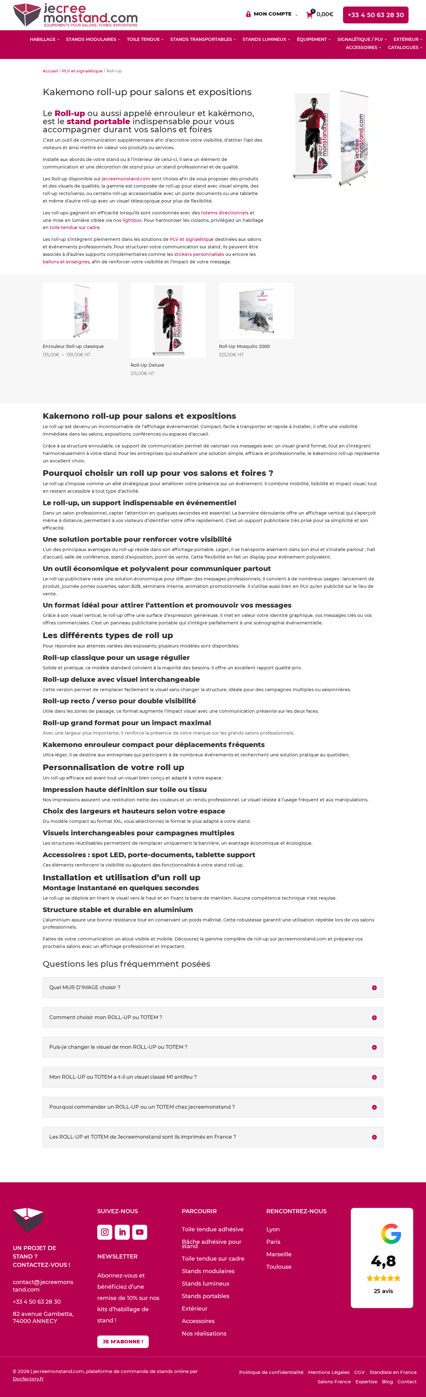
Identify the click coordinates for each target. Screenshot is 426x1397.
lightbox (132, 220)
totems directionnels (225, 213)
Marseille (279, 1254)
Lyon (273, 1229)
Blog (387, 1382)
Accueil (50, 71)
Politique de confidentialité (271, 1372)
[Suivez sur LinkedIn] (122, 1232)
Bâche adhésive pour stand (211, 1244)
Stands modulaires (208, 1271)
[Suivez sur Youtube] (139, 1232)
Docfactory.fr (28, 1379)
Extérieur (194, 1308)
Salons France (334, 1382)
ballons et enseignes (66, 262)
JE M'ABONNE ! (123, 1342)
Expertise (366, 1382)
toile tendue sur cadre (75, 227)
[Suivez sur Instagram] (104, 1232)
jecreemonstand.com (126, 179)
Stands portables (205, 1296)
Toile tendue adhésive (213, 1229)
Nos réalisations (204, 1333)
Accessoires (198, 1321)
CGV (359, 1372)
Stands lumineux (206, 1283)
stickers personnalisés (198, 254)
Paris (273, 1241)
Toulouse (279, 1266)
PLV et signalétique (82, 71)
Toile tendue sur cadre (213, 1258)
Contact (407, 1382)
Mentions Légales (329, 1372)
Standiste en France (393, 1372)
